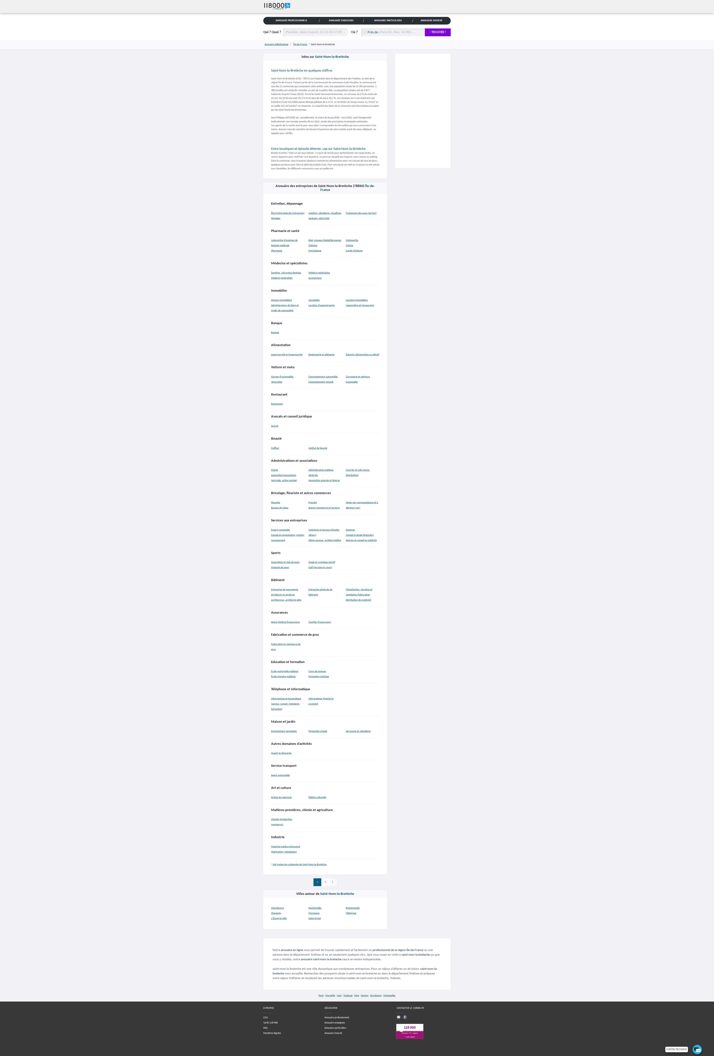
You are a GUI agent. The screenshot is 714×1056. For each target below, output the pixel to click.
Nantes (364, 995)
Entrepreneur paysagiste (284, 731)
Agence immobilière (281, 300)
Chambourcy (277, 908)
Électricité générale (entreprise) (287, 213)
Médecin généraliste (281, 278)
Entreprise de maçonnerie (284, 589)
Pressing (312, 502)
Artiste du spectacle (281, 797)
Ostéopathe (352, 240)
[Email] (399, 1017)
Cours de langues (317, 671)
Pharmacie (276, 250)
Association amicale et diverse (324, 480)
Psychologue (314, 250)
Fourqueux (313, 913)
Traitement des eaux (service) (361, 213)
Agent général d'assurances (285, 622)
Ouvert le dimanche (281, 753)
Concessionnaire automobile (323, 376)
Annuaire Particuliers (388, 20)
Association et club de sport (285, 562)
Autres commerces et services (324, 508)
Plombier (275, 218)
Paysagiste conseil (317, 731)
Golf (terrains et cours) (320, 567)
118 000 (410, 1028)
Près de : (374, 32)
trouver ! (438, 32)
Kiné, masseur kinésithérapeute (324, 240)
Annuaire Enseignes (341, 20)
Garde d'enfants (354, 250)
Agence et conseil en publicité (361, 540)
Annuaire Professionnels (291, 20)
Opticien (312, 245)
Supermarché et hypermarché (286, 354)
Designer (350, 530)
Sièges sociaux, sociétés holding (324, 540)
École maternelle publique (284, 671)
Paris (321, 995)
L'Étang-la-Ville (279, 918)
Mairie (274, 470)
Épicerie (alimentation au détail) (362, 354)
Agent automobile (280, 775)
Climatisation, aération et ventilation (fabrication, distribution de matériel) (359, 595)
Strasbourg (376, 995)
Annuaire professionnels (336, 1017)
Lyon (339, 995)
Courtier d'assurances (319, 622)
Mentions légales (272, 1033)
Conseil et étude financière (360, 535)
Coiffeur (275, 448)
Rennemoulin (353, 908)
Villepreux (351, 913)
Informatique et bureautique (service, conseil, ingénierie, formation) (286, 704)
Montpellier (389, 995)
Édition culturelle (317, 797)
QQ (272, 32)
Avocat (274, 426)
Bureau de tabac (279, 508)
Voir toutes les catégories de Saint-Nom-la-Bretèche (300, 864)
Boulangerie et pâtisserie (321, 354)
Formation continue (318, 676)
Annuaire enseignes (334, 1022)
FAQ (265, 1028)
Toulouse (348, 995)
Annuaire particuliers (335, 1028)
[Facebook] (405, 1017)
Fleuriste (275, 502)
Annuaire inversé (333, 1033)
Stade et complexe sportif (321, 562)
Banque (275, 332)
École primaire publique (283, 676)
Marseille (330, 995)
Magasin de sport (280, 567)
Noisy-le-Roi (314, 918)
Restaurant (277, 404)
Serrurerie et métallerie (358, 731)
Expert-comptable (280, 530)
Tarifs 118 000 (270, 1022)
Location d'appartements (321, 305)
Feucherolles (314, 908)
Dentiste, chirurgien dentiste (286, 273)
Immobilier (314, 300)
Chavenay (276, 913)
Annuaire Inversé (431, 20)
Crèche (349, 245)
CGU (265, 1017)
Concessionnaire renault (320, 382)
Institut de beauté (317, 448)
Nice (356, 995)
